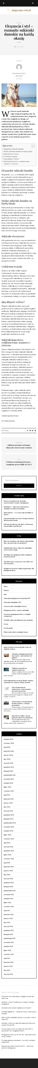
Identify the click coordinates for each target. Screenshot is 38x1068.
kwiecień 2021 (8, 962)
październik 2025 (10, 775)
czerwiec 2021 (9, 954)
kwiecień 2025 (9, 799)
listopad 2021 (8, 934)
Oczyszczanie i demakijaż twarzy (15, 606)
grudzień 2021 (9, 930)
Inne (5, 594)
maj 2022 (7, 910)
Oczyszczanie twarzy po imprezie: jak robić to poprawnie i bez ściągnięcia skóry (17, 1030)
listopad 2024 (8, 819)
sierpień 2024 (8, 831)
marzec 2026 (8, 755)
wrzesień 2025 (9, 779)
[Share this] (27, 431)
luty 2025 (7, 807)
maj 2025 (7, 795)
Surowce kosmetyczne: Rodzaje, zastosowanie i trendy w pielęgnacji (16, 502)
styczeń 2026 (8, 763)
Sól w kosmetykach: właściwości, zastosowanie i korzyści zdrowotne (21, 689)
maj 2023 (7, 863)
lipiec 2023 (7, 855)
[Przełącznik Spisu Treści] (32, 146)
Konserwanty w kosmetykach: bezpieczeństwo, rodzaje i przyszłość (22, 703)
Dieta (5, 586)
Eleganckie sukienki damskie (14, 149)
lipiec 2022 (7, 902)
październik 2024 (10, 823)
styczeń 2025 (8, 811)
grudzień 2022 (9, 883)
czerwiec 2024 (9, 839)
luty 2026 (7, 759)
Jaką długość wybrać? (11, 159)
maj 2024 (7, 843)
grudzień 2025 (9, 767)
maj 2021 (7, 958)
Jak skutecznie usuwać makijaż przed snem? (16, 1008)
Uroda (19, 22)
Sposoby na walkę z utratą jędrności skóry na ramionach (22, 717)
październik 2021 (9, 938)
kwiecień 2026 (9, 751)
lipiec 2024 (7, 835)
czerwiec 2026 (9, 743)
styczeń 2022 (8, 926)
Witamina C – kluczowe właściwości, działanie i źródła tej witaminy (16, 508)
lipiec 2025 (7, 787)
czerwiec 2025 (9, 791)
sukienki (13, 175)
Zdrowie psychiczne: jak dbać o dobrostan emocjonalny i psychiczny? (18, 525)
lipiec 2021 (7, 950)
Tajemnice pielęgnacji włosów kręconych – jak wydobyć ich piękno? (22, 656)
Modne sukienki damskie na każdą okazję (18, 151)
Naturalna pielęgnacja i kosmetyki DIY (17, 598)
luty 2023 (7, 875)
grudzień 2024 (9, 815)
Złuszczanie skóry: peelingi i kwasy (16, 632)
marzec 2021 (8, 966)
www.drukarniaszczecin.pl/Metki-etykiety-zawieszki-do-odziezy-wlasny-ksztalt (19, 681)
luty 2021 (7, 970)
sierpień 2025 (8, 783)
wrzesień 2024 (9, 827)
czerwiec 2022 (9, 906)
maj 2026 (7, 747)
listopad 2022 (8, 887)
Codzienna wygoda (10, 156)
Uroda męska (8, 628)
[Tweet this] (30, 431)
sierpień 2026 (8, 739)
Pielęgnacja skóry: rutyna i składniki (16, 610)
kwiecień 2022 (9, 914)
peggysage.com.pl (19, 73)
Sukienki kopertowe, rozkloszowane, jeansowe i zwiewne (17, 162)
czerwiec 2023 (9, 859)
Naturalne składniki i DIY (12, 602)
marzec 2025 (8, 803)
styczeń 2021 (8, 974)
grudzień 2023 (9, 851)
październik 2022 (10, 890)
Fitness (6, 590)
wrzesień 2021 (9, 942)
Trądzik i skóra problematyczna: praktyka (18, 620)
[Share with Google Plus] (32, 431)
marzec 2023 (8, 871)
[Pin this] (35, 431)
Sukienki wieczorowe (11, 154)
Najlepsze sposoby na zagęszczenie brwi (19, 669)
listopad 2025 (8, 771)
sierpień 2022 (8, 898)
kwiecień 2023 (9, 867)
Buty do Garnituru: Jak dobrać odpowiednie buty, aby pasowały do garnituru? (19, 542)
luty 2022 (7, 922)
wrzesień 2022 (9, 894)
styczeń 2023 (8, 879)
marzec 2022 (8, 918)
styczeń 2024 (8, 847)
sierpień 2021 (8, 946)
